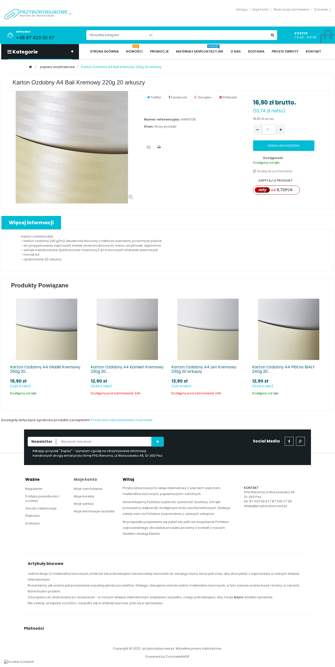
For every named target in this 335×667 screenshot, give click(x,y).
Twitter (155, 97)
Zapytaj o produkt (275, 180)
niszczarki (161, 573)
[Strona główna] (30, 67)
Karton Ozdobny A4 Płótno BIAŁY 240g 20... (283, 369)
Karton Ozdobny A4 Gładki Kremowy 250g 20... (45, 369)
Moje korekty (84, 496)
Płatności (32, 515)
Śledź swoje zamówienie (291, 9)
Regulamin (33, 488)
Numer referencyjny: (162, 119)
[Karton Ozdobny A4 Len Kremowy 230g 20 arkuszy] (208, 329)
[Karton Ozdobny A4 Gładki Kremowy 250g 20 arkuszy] (46, 329)
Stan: (149, 126)
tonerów (96, 573)
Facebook (178, 97)
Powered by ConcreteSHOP (167, 656)
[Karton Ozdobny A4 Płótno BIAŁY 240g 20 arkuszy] (288, 329)
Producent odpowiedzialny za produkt (121, 420)
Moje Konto (260, 9)
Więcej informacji (31, 222)
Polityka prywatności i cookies (42, 498)
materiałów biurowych (70, 573)
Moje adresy (84, 503)
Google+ (204, 97)
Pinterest (229, 97)
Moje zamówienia (88, 488)
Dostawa (32, 523)
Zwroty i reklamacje (41, 508)
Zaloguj (241, 9)
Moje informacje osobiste (94, 511)
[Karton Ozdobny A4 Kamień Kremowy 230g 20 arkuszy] (127, 329)
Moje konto (85, 479)
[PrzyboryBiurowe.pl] (38, 14)
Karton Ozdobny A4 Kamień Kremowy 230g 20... (127, 369)
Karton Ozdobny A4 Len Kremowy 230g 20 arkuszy (203, 369)
